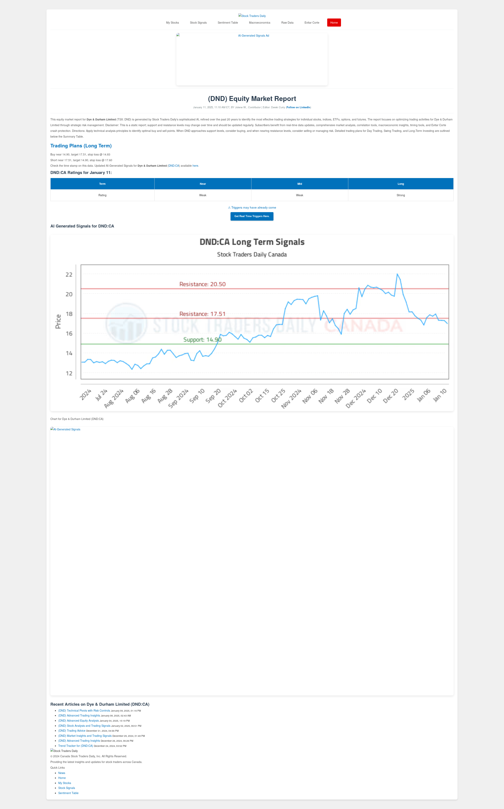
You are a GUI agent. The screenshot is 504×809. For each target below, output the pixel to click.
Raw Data (287, 22)
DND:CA (174, 165)
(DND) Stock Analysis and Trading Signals (84, 726)
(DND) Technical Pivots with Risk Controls (84, 710)
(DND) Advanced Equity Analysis (78, 720)
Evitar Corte (312, 22)
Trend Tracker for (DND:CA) (76, 746)
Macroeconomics (259, 22)
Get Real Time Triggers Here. (252, 216)
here (195, 165)
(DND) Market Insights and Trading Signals (85, 736)
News (61, 773)
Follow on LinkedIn (298, 107)
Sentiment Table (228, 22)
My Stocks (172, 22)
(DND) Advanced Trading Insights (79, 715)
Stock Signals (198, 22)
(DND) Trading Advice (71, 730)
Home (334, 22)
